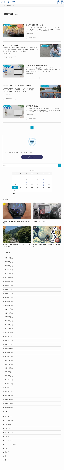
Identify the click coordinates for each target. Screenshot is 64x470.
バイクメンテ (9, 420)
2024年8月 (9, 352)
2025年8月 (9, 305)
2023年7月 (9, 403)
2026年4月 (9, 273)
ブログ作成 (8, 424)
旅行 (6, 448)
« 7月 (13, 194)
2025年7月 (9, 309)
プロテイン (8, 428)
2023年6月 (9, 407)
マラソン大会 (9, 432)
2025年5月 (9, 317)
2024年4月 (9, 368)
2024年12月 (9, 336)
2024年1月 (9, 380)
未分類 (7, 452)
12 (26, 182)
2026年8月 (9, 258)
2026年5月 (9, 269)
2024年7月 (9, 356)
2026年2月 (9, 281)
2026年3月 (9, 277)
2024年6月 (9, 360)
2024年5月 (9, 364)
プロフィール (32, 157)
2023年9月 (9, 395)
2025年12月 (9, 289)
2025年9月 (9, 301)
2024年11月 (9, 340)
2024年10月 (9, 344)
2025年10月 (9, 297)
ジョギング (8, 416)
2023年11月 (9, 387)
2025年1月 (9, 332)
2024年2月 (9, 376)
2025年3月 (9, 325)
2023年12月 (9, 384)
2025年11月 (9, 293)
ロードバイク (9, 440)
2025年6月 (9, 313)
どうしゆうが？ (8, 2)
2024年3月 (9, 372)
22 (43, 185)
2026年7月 (9, 262)
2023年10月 (9, 391)
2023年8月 (9, 399)
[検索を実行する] (59, 165)
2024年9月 (9, 348)
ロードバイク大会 (10, 444)
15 (43, 182)
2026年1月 (9, 285)
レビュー (7, 436)
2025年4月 (9, 321)
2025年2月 (9, 328)
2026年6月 (9, 266)
